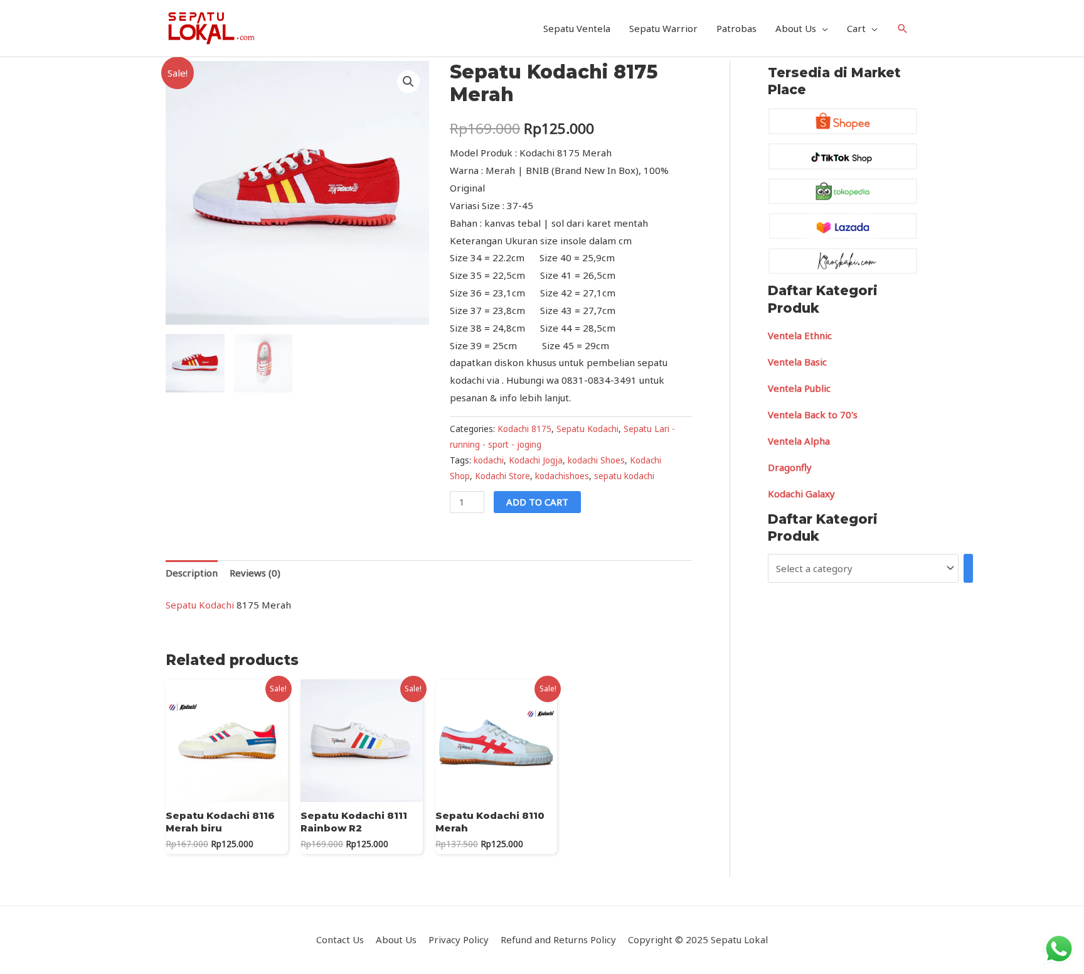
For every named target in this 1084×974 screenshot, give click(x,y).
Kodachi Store (502, 476)
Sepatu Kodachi (587, 429)
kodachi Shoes (596, 460)
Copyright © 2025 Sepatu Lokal (698, 939)
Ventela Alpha (799, 441)
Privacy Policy (458, 939)
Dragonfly (790, 467)
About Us (795, 28)
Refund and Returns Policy (558, 939)
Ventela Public (799, 388)
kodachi (489, 460)
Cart (856, 28)
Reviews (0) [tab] (255, 572)
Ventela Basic (797, 361)
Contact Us (340, 939)
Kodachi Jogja (536, 460)
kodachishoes (562, 476)
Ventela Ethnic (800, 335)
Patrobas (736, 28)
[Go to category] (968, 568)
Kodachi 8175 (524, 429)
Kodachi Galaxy (801, 493)
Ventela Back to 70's (813, 414)
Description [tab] (192, 572)
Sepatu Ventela (576, 28)
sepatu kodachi (624, 476)
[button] (408, 81)
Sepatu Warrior (663, 28)
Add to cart (537, 501)
